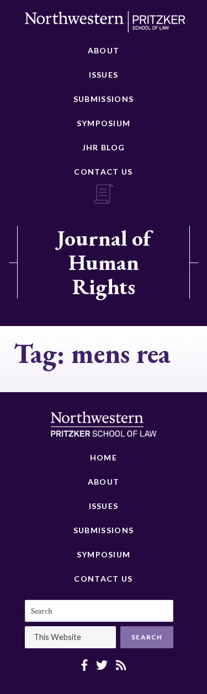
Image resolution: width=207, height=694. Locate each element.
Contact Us (103, 171)
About (104, 50)
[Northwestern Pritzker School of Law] (105, 25)
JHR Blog (103, 147)
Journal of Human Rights (104, 262)
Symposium (104, 123)
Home (103, 457)
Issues (104, 74)
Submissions (103, 99)
